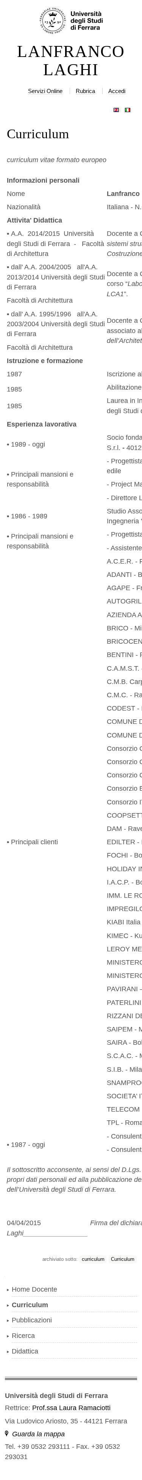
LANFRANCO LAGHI (71, 61)
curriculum (93, 1259)
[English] (116, 108)
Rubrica (85, 91)
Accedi (116, 91)
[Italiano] (127, 108)
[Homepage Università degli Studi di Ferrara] (71, 21)
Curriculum (122, 1259)
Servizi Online (45, 91)
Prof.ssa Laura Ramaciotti (71, 1408)
